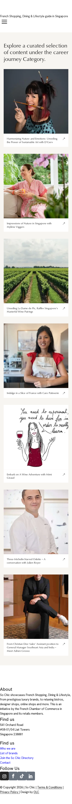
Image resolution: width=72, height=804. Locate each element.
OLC (36, 792)
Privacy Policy (9, 792)
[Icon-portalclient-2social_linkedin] (30, 776)
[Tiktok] (21, 776)
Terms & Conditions (49, 787)
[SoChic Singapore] (4, 9)
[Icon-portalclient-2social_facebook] (13, 776)
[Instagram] (4, 776)
